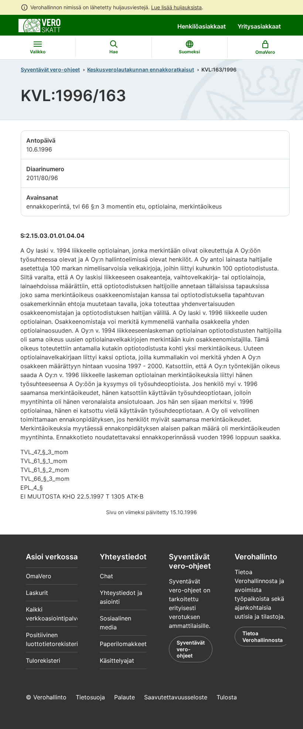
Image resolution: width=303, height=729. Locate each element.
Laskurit (37, 592)
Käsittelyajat (117, 660)
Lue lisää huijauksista (176, 7)
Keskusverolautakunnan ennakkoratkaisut (140, 69)
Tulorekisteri (43, 660)
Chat (106, 576)
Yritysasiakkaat (259, 26)
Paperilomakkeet (123, 644)
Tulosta (227, 697)
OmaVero (38, 576)
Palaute (124, 697)
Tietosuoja (90, 697)
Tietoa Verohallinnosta (262, 636)
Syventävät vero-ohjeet (50, 69)
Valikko (37, 51)
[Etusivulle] (39, 25)
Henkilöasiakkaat (201, 26)
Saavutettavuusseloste (175, 697)
